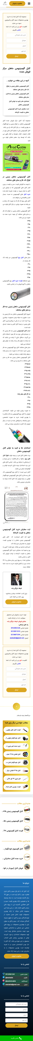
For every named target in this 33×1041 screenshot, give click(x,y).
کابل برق (21, 257)
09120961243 (15, 628)
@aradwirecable (11, 981)
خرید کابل (27, 194)
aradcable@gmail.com (17, 638)
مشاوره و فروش (17, 3)
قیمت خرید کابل (17, 281)
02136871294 (15, 635)
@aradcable (9, 978)
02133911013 (15, 631)
